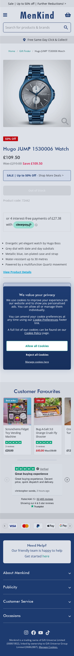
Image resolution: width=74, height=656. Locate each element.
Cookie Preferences (45, 320)
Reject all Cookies (37, 354)
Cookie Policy (32, 333)
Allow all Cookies (37, 346)
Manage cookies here (37, 362)
